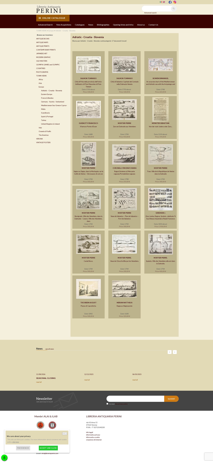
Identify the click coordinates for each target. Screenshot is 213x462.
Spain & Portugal (47, 117)
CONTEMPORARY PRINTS (46, 50)
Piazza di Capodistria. (88, 306)
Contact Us (153, 24)
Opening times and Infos (123, 24)
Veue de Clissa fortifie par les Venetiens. (124, 261)
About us (141, 24)
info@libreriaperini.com (50, 453)
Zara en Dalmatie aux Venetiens (124, 127)
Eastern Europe (46, 94)
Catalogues (80, 24)
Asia (40, 83)
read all (39, 382)
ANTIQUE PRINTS (42, 46)
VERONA (39, 139)
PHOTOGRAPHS (42, 72)
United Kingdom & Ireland (50, 124)
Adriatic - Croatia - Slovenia (51, 90)
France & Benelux (47, 98)
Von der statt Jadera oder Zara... (160, 127)
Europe (41, 87)
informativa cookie (93, 437)
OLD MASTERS (41, 61)
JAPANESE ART (41, 53)
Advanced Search (45, 24)
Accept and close (48, 448)
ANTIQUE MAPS (42, 42)
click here (15, 442)
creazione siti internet (94, 440)
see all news (49, 349)
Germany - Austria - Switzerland (52, 102)
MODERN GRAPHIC (43, 57)
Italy (40, 128)
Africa (41, 79)
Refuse (64, 434)
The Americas (44, 135)
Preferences (23, 448)
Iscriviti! (171, 399)
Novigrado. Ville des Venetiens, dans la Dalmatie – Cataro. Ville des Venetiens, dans (88, 218)
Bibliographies (103, 24)
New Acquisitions (63, 24)
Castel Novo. (88, 261)
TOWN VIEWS (41, 76)
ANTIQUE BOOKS (42, 39)
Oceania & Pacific (45, 131)
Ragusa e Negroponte (124, 306)
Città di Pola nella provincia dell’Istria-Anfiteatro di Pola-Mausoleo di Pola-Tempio (88, 84)
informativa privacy (93, 435)
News (90, 24)
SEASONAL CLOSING (46, 378)
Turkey (43, 120)
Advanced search (150, 13)
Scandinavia (45, 113)
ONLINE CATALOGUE (53, 18)
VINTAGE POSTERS (43, 142)
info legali (89, 432)
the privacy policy (121, 404)
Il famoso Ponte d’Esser (88, 127)
